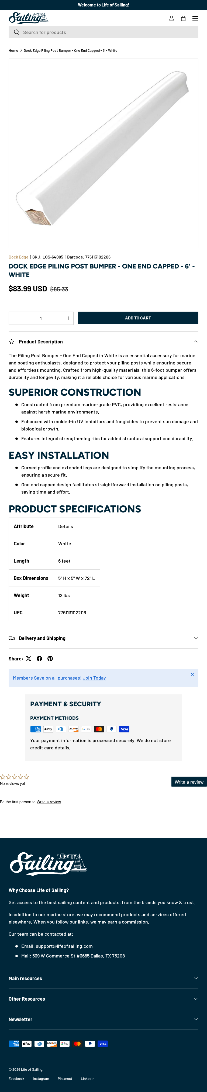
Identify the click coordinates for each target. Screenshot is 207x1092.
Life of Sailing (31, 1069)
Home (13, 50)
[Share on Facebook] (39, 658)
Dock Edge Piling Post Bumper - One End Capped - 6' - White (70, 50)
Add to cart (138, 317)
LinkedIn (87, 1078)
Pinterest (65, 1078)
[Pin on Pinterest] (50, 658)
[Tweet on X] (28, 658)
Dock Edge (18, 256)
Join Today (94, 678)
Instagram (41, 1078)
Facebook (16, 1078)
